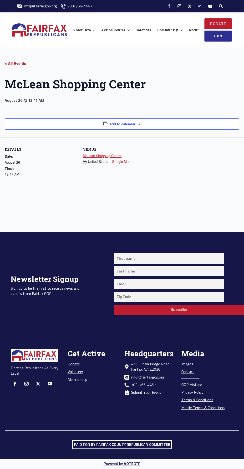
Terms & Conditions (197, 400)
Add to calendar (122, 124)
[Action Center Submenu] (127, 30)
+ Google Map (120, 161)
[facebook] (169, 6)
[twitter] (189, 6)
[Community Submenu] (180, 30)
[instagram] (179, 6)
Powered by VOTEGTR (122, 464)
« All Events (15, 63)
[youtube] (210, 6)
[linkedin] (200, 6)
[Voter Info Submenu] (93, 30)
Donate (74, 364)
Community (167, 30)
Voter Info (82, 30)
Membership (77, 380)
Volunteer (75, 372)
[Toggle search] (221, 6)
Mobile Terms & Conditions (203, 408)
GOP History (191, 385)
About (193, 30)
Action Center (113, 30)
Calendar (143, 30)
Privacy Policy (192, 392)
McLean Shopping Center (102, 155)
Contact (187, 372)
